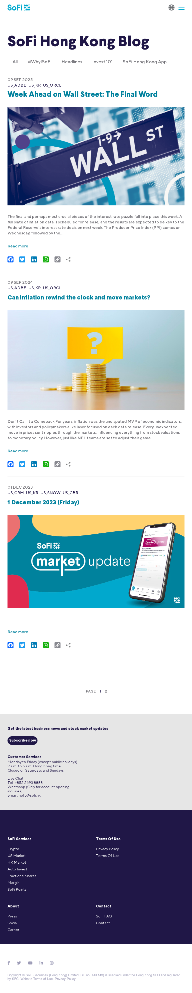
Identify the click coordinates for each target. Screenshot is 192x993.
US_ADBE (17, 85)
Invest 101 (102, 61)
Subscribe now (22, 741)
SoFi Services (20, 839)
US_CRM (16, 492)
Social (13, 923)
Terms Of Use (108, 839)
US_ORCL (52, 85)
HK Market (17, 862)
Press (12, 916)
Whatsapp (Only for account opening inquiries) (39, 789)
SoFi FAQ (104, 916)
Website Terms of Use (36, 978)
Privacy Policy (107, 849)
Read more (18, 246)
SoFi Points (17, 889)
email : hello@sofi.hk (24, 795)
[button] (179, 7)
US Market (17, 855)
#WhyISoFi (40, 61)
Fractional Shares (22, 876)
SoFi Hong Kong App (145, 61)
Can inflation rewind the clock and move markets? (79, 298)
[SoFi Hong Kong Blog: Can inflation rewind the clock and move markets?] (96, 356)
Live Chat (16, 778)
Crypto (13, 849)
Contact (103, 906)
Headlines (72, 61)
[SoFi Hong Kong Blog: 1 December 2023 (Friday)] (96, 558)
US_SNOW (50, 492)
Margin (14, 882)
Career (13, 929)
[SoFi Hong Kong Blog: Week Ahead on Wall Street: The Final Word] (96, 153)
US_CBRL (72, 492)
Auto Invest (17, 869)
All (15, 61)
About (13, 906)
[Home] (19, 7)
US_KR (34, 85)
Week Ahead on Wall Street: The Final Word (83, 95)
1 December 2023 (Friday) (43, 503)
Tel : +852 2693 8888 (25, 782)
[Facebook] (9, 963)
